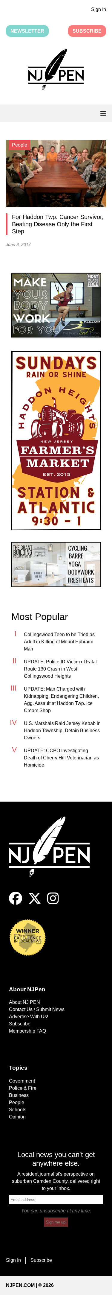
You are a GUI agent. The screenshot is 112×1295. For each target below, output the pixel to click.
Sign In (98, 9)
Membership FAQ (27, 1030)
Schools (17, 1109)
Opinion (17, 1116)
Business (19, 1095)
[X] (34, 903)
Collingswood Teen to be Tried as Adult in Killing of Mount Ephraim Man (59, 641)
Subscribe (87, 31)
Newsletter (27, 31)
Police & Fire (22, 1088)
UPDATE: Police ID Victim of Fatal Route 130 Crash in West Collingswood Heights (60, 669)
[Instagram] (53, 903)
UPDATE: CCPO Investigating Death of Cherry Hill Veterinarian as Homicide (61, 757)
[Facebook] (15, 903)
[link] (56, 305)
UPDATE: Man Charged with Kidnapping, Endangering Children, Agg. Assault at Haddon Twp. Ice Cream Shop (61, 699)
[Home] (54, 854)
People (16, 1102)
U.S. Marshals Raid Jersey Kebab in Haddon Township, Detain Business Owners (62, 730)
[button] (56, 70)
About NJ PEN (24, 1002)
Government (22, 1080)
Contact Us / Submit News (37, 1009)
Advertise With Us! (28, 1016)
